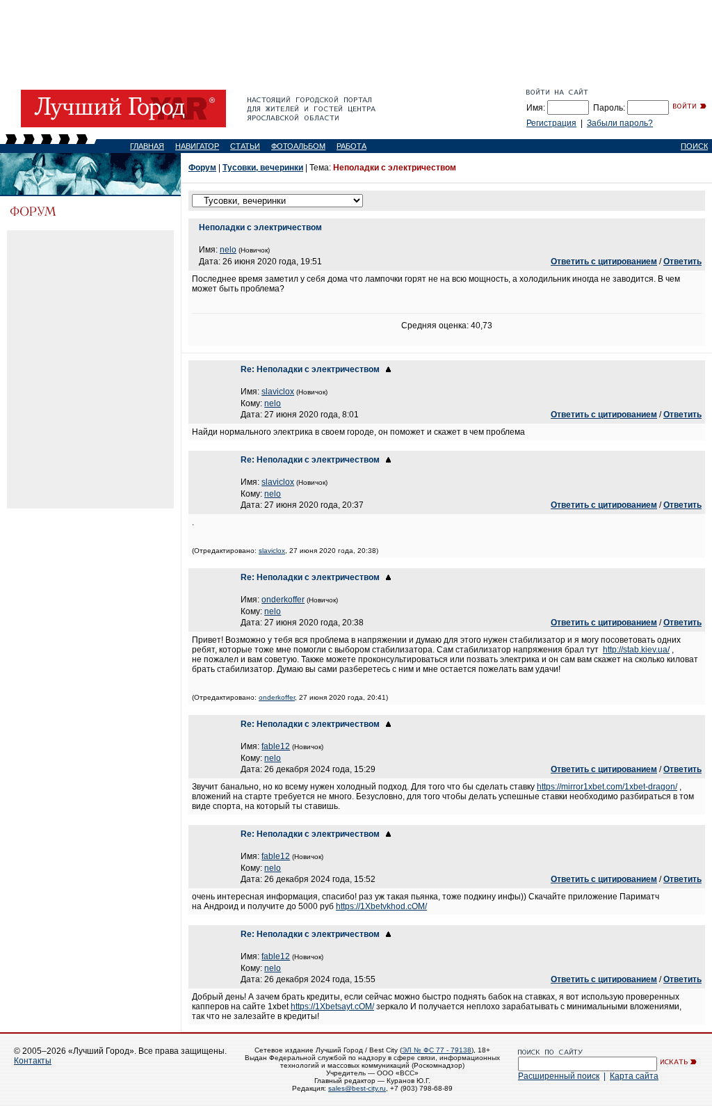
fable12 (275, 746)
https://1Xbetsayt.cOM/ (332, 1006)
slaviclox (277, 391)
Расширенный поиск (558, 1076)
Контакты (32, 1061)
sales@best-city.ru (357, 1088)
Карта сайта (634, 1076)
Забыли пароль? (620, 123)
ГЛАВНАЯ (147, 146)
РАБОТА (351, 146)
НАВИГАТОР (197, 146)
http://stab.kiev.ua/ (636, 650)
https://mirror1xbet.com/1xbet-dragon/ (607, 787)
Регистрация (551, 123)
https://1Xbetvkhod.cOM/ (381, 906)
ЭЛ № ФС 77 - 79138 (436, 1050)
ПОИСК (694, 146)
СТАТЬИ (245, 146)
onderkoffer (283, 599)
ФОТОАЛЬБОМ (298, 146)
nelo (228, 250)
